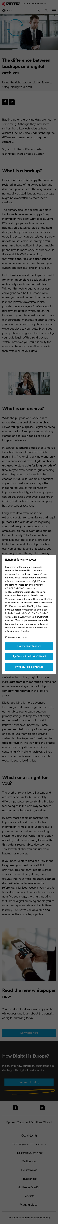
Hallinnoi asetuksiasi (29, 646)
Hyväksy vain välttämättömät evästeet (29, 657)
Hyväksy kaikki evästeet (29, 666)
